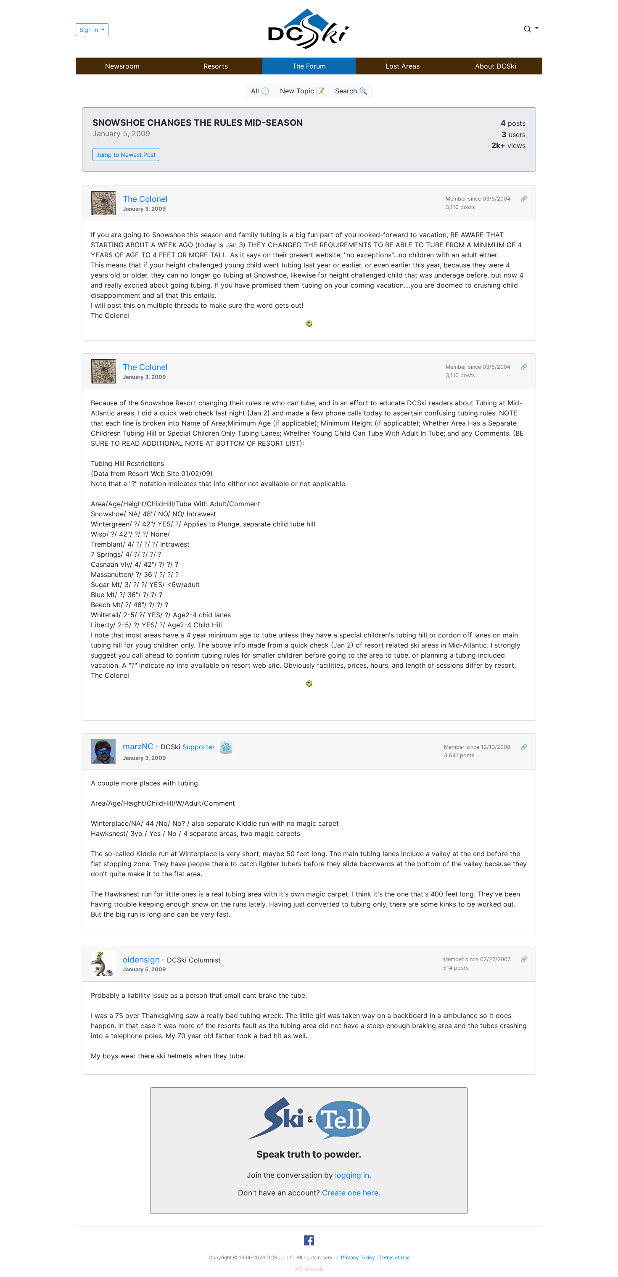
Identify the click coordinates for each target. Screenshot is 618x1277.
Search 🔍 (351, 91)
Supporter (198, 747)
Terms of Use (394, 1257)
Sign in (89, 29)
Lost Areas (403, 66)
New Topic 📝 (302, 91)
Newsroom (122, 66)
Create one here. (351, 1192)
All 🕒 (260, 91)
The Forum (309, 66)
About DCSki (495, 66)
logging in (352, 1175)
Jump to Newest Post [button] (126, 154)
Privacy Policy (358, 1257)
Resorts (215, 66)
